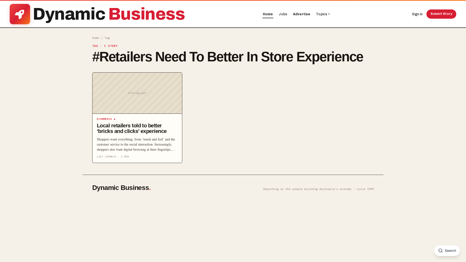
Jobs (283, 14)
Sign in (417, 14)
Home (268, 14)
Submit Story (441, 14)
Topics (323, 14)
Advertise (301, 14)
